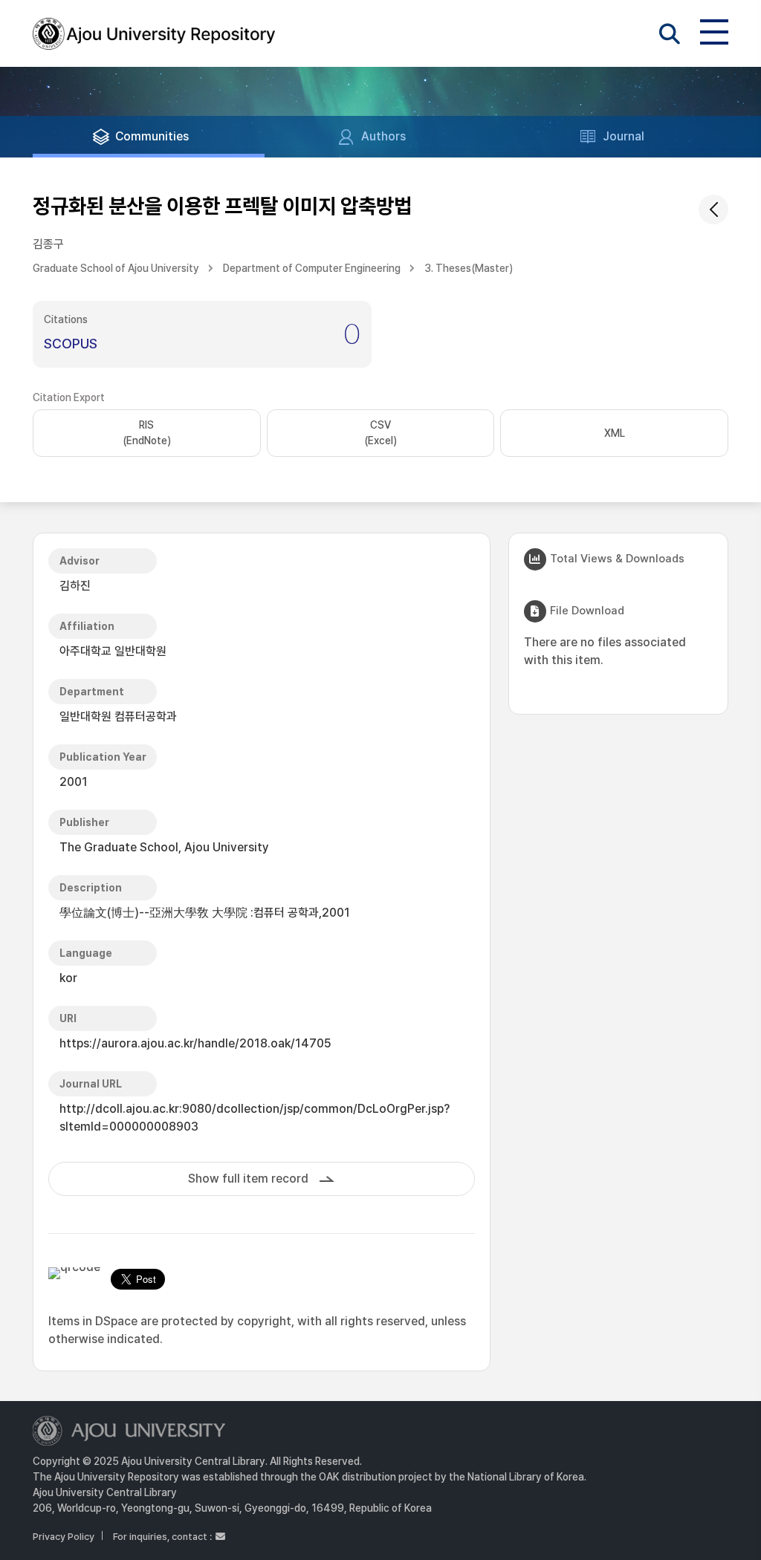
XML (614, 433)
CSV (380, 432)
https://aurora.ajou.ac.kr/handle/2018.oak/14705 (195, 1043)
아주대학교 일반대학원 (112, 651)
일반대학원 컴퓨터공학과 (118, 716)
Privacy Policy (63, 1536)
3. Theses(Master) (468, 268)
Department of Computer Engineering (312, 268)
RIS (147, 432)
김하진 (75, 586)
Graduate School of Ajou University (116, 268)
